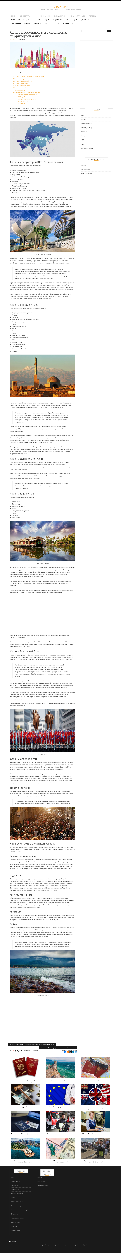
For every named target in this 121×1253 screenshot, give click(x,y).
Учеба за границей (41, 20)
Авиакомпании (40, 23)
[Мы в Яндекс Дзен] (15, 1050)
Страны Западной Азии (21, 79)
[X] (70, 1052)
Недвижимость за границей (65, 20)
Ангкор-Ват (23, 101)
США (82, 144)
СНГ (82, 140)
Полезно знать (69, 23)
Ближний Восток (86, 123)
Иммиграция (44, 16)
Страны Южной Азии (20, 83)
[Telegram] (76, 1052)
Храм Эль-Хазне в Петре (27, 99)
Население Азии (19, 90)
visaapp (16, 40)
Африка (83, 119)
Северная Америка (87, 136)
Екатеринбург (85, 169)
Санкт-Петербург (86, 173)
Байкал (21, 104)
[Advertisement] (37, 614)
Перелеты (54, 23)
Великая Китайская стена (27, 95)
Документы (85, 20)
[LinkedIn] (73, 1052)
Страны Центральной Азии (22, 81)
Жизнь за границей (77, 16)
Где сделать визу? (27, 16)
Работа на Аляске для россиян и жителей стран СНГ (58, 1048)
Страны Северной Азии (21, 88)
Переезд (92, 16)
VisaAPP (60, 7)
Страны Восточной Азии (21, 86)
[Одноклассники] (68, 1052)
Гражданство (59, 16)
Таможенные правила (20, 23)
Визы (13, 16)
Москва (83, 165)
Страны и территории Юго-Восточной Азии (28, 76)
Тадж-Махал (23, 97)
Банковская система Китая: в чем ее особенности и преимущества (32, 1044)
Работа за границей (20, 20)
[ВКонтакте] (65, 1052)
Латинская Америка (87, 148)
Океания (84, 132)
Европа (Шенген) (86, 128)
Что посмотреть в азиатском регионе (26, 92)
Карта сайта (13, 1241)
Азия (11, 40)
